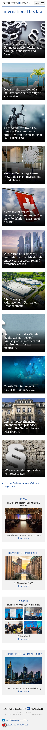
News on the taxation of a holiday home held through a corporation (22, 93)
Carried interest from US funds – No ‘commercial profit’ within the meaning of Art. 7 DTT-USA (23, 133)
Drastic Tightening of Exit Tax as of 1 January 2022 (21, 388)
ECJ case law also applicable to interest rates (22, 472)
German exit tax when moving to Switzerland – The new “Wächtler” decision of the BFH (23, 217)
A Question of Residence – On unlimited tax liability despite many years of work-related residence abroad (23, 259)
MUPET (23, 601)
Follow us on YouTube (17, 725)
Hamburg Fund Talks (23, 553)
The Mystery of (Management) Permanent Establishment (21, 303)
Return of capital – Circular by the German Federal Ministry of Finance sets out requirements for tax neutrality (22, 341)
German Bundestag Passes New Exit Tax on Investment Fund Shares (22, 177)
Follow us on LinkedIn (16, 720)
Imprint (28, 712)
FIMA (23, 499)
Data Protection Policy (14, 714)
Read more (23, 538)
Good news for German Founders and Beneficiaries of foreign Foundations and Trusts (23, 49)
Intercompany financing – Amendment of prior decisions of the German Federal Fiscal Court (22, 426)
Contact (18, 712)
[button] (4, 725)
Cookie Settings (36, 714)
